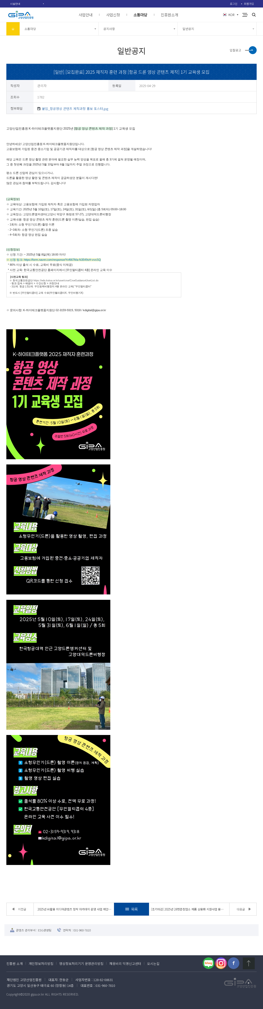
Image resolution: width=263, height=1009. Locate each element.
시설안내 (15, 3)
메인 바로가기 (13, 28)
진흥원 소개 (14, 963)
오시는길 (153, 963)
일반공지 (188, 28)
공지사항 (109, 28)
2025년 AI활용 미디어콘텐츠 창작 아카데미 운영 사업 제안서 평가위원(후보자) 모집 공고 (75, 909)
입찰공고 (235, 50)
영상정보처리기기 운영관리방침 (81, 963)
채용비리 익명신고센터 (125, 963)
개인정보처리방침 (41, 963)
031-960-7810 (82, 930)
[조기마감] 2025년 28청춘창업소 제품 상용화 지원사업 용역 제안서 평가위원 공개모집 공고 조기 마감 (188, 909)
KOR (231, 14)
